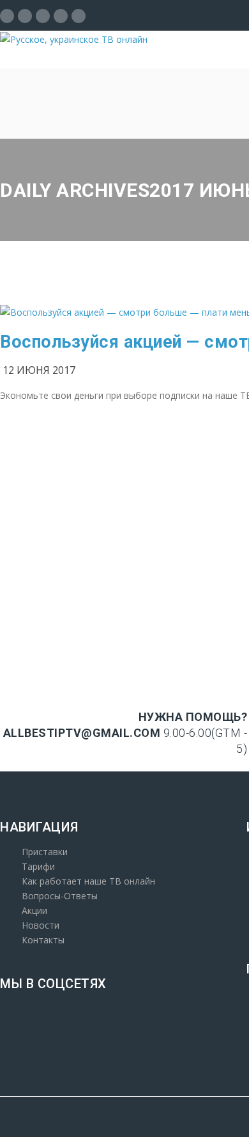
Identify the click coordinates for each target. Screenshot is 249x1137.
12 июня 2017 (39, 370)
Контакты (43, 940)
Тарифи (38, 866)
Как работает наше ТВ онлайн (88, 881)
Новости (40, 925)
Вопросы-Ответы (60, 896)
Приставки (45, 852)
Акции (34, 910)
